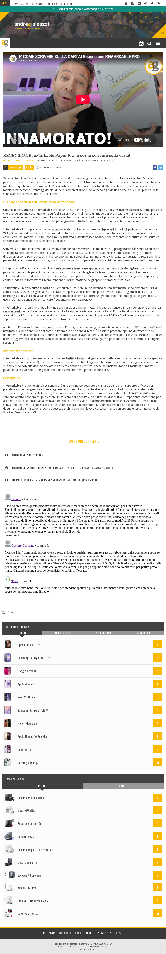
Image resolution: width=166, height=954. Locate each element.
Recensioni (18, 160)
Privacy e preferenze (110, 933)
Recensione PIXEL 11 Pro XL (28, 455)
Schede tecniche (74, 933)
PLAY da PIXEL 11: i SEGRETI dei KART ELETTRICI (42, 3)
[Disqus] (83, 542)
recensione (15, 167)
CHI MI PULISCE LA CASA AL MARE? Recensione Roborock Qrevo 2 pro (54, 480)
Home (6, 160)
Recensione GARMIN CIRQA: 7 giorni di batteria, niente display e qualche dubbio (62, 467)
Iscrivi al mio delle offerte (84, 9)
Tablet (31, 160)
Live (60, 933)
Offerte (91, 933)
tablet (29, 167)
